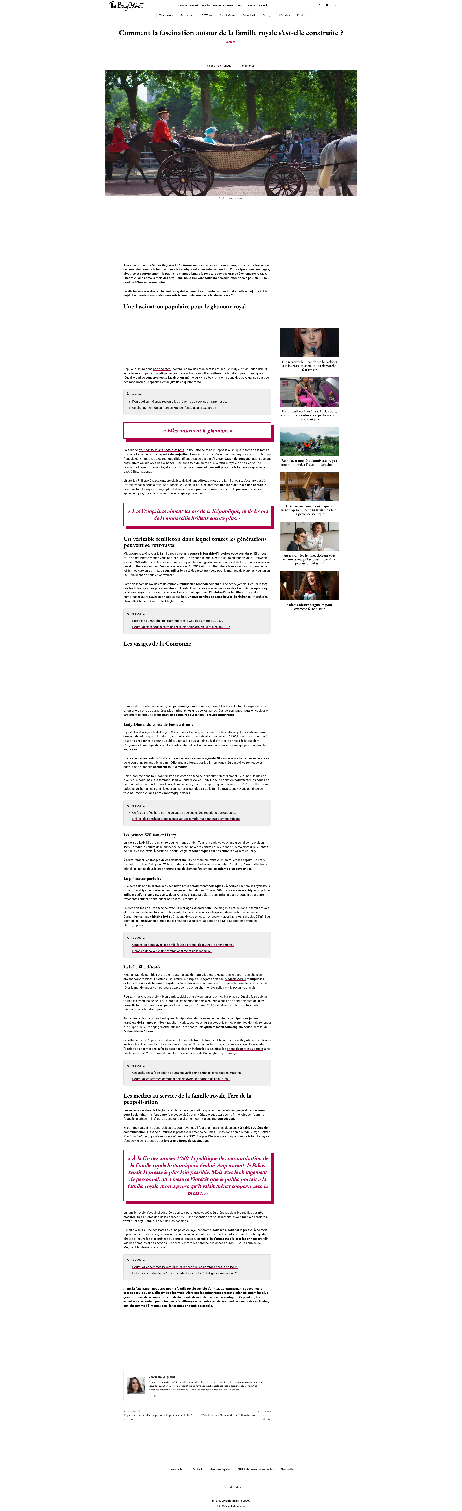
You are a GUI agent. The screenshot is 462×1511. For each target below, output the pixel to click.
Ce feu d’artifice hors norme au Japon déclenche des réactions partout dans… (184, 812)
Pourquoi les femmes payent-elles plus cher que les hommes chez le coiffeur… (185, 1267)
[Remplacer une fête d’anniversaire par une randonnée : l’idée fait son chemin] (309, 441)
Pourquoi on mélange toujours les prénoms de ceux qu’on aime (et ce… (180, 401)
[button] (335, 5)
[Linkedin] (150, 1394)
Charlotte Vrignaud (219, 65)
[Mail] (155, 1394)
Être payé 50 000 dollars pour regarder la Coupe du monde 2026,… (177, 620)
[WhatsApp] (235, 52)
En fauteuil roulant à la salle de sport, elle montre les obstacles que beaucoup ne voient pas (309, 415)
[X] (226, 52)
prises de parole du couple (245, 1049)
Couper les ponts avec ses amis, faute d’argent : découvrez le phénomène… (183, 945)
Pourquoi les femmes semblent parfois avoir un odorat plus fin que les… (181, 1079)
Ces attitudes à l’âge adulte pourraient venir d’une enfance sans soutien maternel (186, 1072)
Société (231, 42)
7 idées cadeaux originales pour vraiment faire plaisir (309, 606)
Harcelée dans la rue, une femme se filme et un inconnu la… (172, 951)
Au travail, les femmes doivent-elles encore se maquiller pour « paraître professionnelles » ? (309, 559)
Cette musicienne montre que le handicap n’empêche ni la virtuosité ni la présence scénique (309, 510)
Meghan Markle (235, 979)
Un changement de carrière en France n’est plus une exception (174, 407)
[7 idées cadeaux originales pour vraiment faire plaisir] (309, 585)
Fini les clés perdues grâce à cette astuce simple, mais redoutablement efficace (186, 819)
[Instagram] (327, 5)
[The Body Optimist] (127, 6)
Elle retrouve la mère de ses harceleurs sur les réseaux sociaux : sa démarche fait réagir (309, 365)
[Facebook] (319, 5)
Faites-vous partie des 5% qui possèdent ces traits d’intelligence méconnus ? (184, 1273)
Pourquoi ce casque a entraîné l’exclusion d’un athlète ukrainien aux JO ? (181, 627)
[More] (243, 52)
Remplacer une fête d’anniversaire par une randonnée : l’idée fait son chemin (309, 462)
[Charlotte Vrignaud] (136, 1385)
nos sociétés (162, 369)
